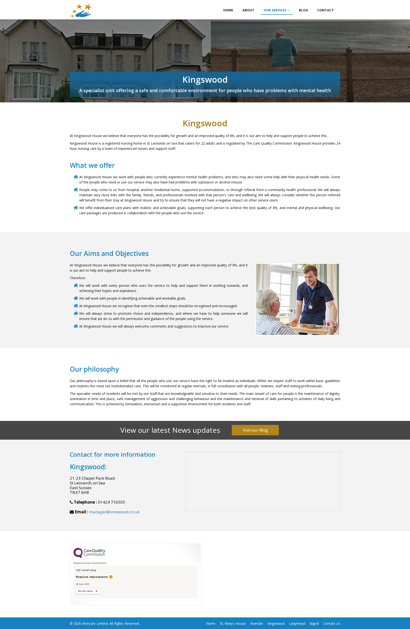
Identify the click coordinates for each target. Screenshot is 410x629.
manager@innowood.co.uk (114, 512)
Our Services (276, 10)
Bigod (314, 623)
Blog (303, 10)
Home (228, 10)
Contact (325, 10)
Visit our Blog (255, 430)
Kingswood (275, 623)
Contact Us (331, 623)
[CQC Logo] (89, 557)
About (248, 10)
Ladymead (297, 623)
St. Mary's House (233, 623)
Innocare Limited (95, 623)
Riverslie (256, 623)
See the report (85, 591)
